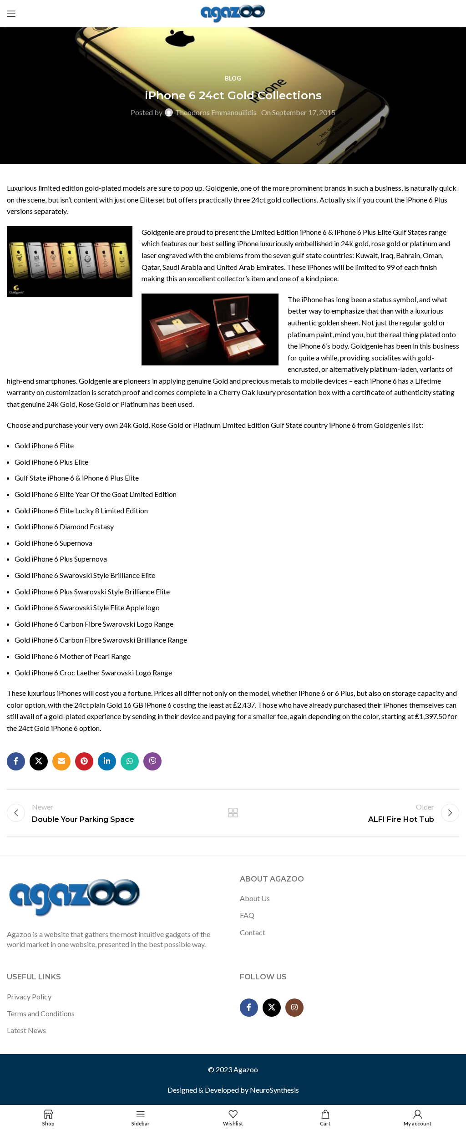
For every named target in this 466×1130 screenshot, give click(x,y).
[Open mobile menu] (11, 14)
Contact (252, 932)
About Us (255, 898)
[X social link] (39, 761)
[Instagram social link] (294, 1007)
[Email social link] (61, 761)
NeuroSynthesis (274, 1089)
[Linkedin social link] (107, 761)
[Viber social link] (152, 761)
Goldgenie (158, 232)
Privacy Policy (29, 996)
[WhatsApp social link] (130, 761)
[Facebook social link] (16, 761)
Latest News (26, 1030)
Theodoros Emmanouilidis (216, 112)
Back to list (233, 813)
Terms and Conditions (41, 1013)
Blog (233, 78)
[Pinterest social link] (84, 761)
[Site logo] (233, 12)
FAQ (247, 915)
